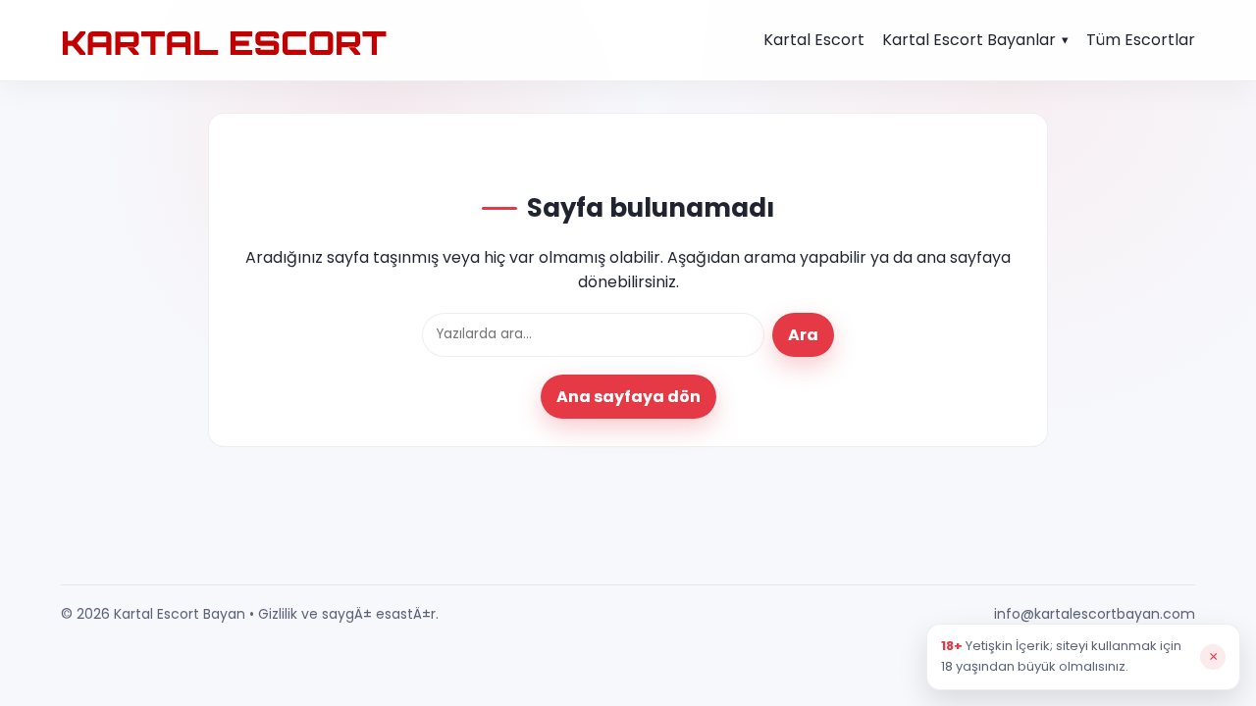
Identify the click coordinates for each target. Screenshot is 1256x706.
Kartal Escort (813, 39)
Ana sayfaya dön (628, 396)
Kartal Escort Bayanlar (969, 39)
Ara (803, 335)
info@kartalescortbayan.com (1094, 614)
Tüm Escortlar (1140, 39)
